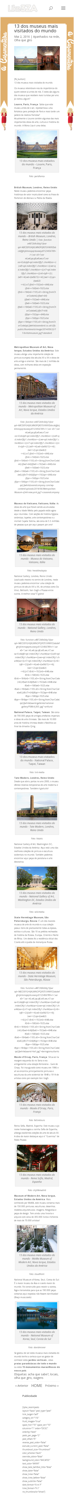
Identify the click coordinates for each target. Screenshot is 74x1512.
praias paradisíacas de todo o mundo (35, 1363)
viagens (38, 1378)
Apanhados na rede (46, 37)
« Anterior (21, 1386)
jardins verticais (37, 1360)
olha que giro (23, 1378)
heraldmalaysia (39, 570)
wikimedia (39, 911)
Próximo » (52, 1386)
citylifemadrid (39, 1190)
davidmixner (40, 1347)
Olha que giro (23, 40)
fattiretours (39, 1120)
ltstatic (39, 838)
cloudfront (39, 1274)
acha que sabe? (38, 1374)
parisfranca (39, 176)
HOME (36, 1385)
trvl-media (39, 772)
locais (54, 1374)
